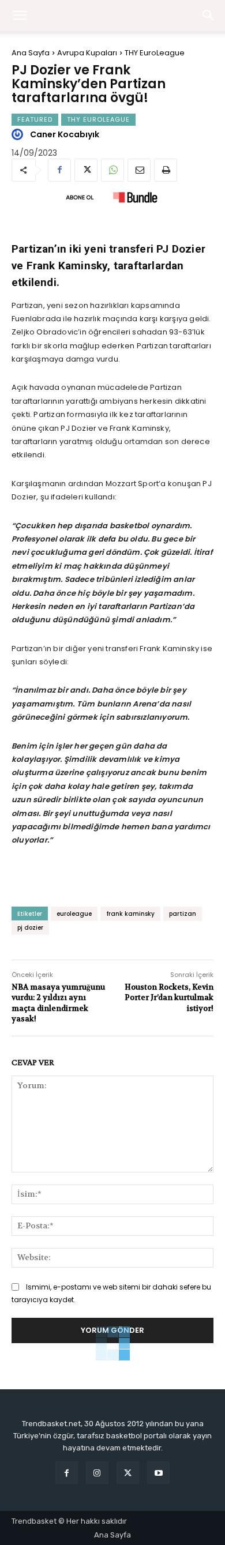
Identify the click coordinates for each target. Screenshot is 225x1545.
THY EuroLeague (155, 52)
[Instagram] (97, 1472)
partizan (182, 913)
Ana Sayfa (31, 52)
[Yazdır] (165, 170)
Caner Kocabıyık (64, 134)
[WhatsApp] (112, 170)
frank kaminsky (130, 913)
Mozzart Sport (132, 483)
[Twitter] (85, 170)
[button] (209, 15)
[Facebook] (59, 170)
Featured (34, 119)
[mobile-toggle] (19, 15)
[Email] (139, 170)
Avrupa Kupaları (87, 52)
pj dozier (30, 927)
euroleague (74, 913)
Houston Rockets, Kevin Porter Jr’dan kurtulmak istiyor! (169, 997)
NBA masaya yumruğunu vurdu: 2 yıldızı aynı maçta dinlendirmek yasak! (58, 1003)
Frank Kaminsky (169, 648)
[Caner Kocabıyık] (19, 134)
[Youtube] (158, 1472)
